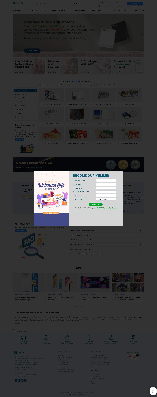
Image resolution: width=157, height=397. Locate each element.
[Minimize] (153, 388)
